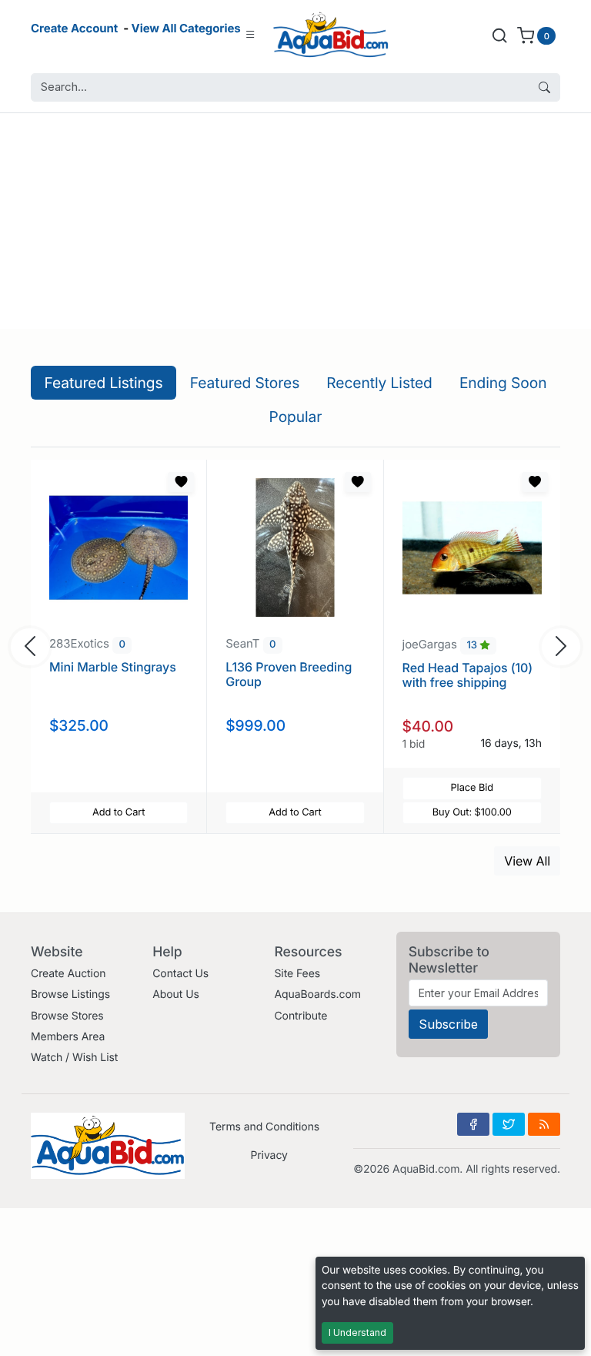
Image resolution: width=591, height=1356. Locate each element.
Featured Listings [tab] (104, 382)
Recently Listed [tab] (379, 382)
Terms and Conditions (264, 1126)
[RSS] (544, 1124)
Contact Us (180, 973)
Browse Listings (70, 994)
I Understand (357, 1332)
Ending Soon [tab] (503, 382)
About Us (175, 994)
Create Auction (68, 973)
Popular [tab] (295, 416)
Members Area (68, 1036)
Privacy (268, 1155)
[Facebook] (473, 1124)
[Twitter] (508, 1124)
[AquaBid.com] (331, 35)
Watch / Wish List (74, 1057)
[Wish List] (181, 482)
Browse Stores (67, 1016)
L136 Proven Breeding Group (288, 674)
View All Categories (186, 28)
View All (527, 861)
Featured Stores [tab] (245, 382)
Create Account (74, 28)
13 (472, 645)
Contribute (300, 1016)
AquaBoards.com (317, 994)
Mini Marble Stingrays (112, 667)
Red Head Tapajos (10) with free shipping (467, 675)
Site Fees (297, 973)
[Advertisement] (295, 221)
